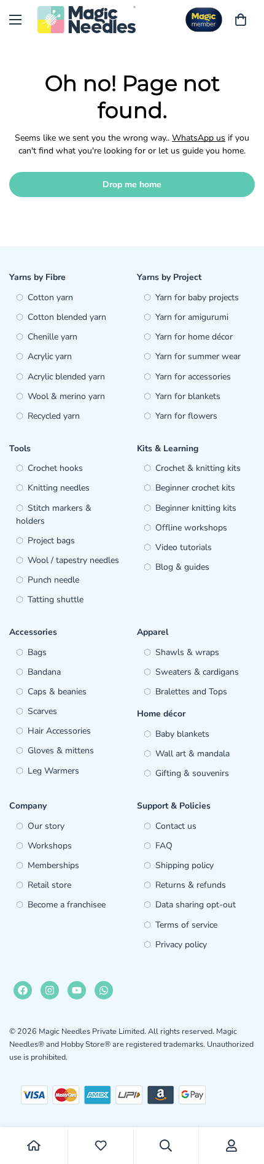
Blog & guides (182, 567)
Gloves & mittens (61, 750)
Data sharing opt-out (195, 904)
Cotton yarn (50, 297)
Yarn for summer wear (198, 356)
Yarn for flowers (186, 416)
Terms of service (186, 925)
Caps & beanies (57, 691)
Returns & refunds (190, 885)
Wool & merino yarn (66, 396)
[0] (241, 20)
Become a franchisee (67, 904)
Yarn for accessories (193, 376)
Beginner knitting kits (195, 508)
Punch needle (53, 580)
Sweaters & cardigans (197, 672)
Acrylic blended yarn (66, 376)
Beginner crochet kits (195, 488)
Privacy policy (181, 944)
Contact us (175, 826)
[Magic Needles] (86, 19)
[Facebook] (23, 990)
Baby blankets (182, 734)
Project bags (51, 540)
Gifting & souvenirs (192, 773)
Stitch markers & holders (53, 514)
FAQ (164, 846)
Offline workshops (191, 528)
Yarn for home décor (194, 337)
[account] (231, 1145)
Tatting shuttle (55, 599)
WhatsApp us (198, 138)
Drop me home (132, 184)
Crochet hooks (55, 468)
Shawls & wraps (187, 652)
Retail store (49, 885)
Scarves (42, 711)
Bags (37, 652)
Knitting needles (59, 488)
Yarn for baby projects (197, 297)
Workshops (50, 846)
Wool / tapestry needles (73, 560)
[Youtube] (77, 990)
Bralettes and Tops (191, 691)
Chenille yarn (52, 337)
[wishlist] (101, 1145)
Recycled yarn (54, 416)
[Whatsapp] (104, 990)
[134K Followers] (50, 990)
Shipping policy (184, 865)
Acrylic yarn (50, 356)
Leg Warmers (53, 771)
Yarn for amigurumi (191, 317)
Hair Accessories (59, 731)
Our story (46, 826)
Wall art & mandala (192, 753)
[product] (33, 1145)
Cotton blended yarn (67, 317)
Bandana (44, 672)
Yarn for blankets (187, 396)
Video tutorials (183, 547)
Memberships (53, 865)
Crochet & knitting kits (198, 468)
